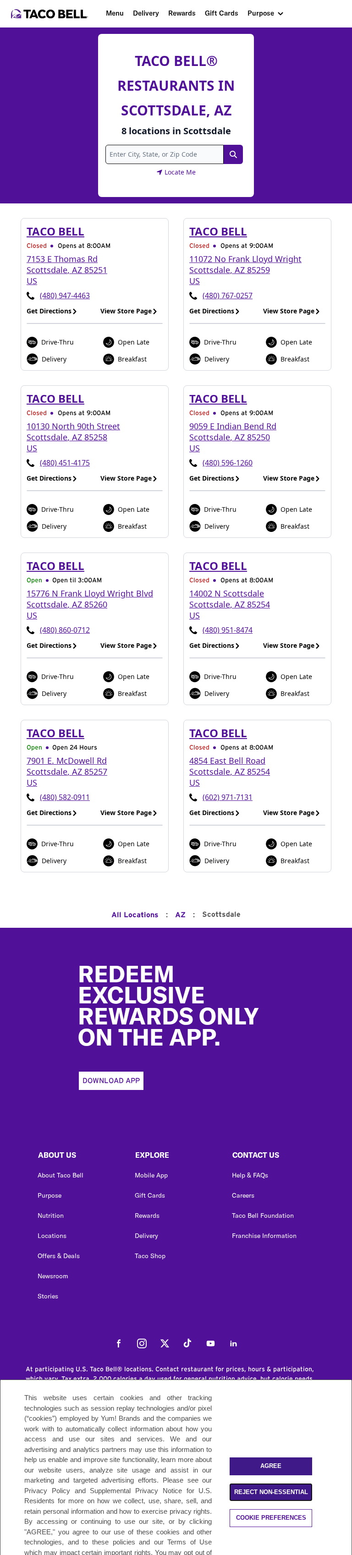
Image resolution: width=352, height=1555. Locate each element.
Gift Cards (221, 13)
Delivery (146, 13)
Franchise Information (264, 1236)
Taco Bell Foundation (263, 1215)
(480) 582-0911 (65, 797)
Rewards (182, 13)
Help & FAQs (250, 1175)
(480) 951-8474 (228, 630)
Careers (243, 1195)
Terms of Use (189, 1542)
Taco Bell (55, 231)
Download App (111, 1080)
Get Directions (49, 311)
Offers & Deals (59, 1256)
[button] (79, 1157)
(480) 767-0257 (228, 295)
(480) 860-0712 (65, 630)
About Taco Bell (60, 1175)
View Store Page (126, 311)
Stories (48, 1296)
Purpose (261, 13)
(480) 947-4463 (65, 295)
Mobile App (151, 1175)
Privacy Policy (47, 1491)
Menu (115, 13)
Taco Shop (150, 1256)
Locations (52, 1236)
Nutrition (51, 1215)
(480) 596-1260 (228, 463)
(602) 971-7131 (228, 797)
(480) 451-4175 (65, 463)
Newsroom (53, 1276)
